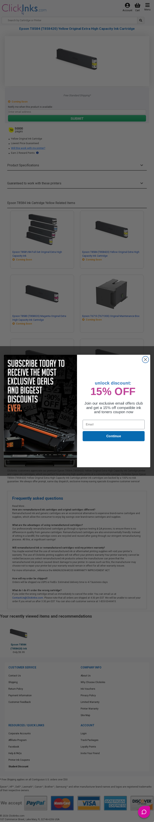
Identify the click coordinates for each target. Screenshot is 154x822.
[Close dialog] (145, 359)
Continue (113, 436)
